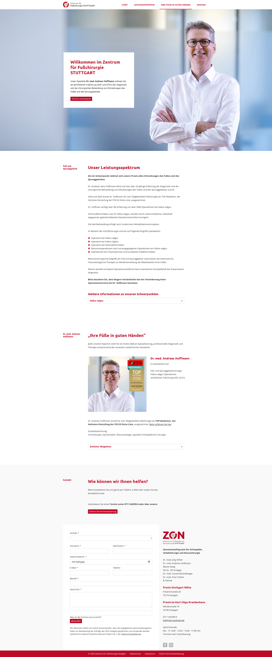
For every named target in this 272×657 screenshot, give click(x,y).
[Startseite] (79, 4)
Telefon (116, 567)
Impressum (150, 653)
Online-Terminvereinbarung (102, 511)
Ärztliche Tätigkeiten (100, 446)
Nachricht (75, 589)
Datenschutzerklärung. (131, 634)
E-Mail (75, 567)
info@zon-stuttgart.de (173, 620)
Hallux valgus (96, 300)
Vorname (75, 545)
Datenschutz (135, 653)
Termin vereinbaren (81, 98)
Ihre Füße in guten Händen (176, 5)
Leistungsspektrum (144, 5)
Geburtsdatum (78, 556)
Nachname (119, 545)
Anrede (75, 532)
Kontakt (201, 5)
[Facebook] (165, 645)
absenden (76, 621)
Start (125, 5)
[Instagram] (171, 645)
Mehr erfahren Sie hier (160, 424)
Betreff (75, 578)
